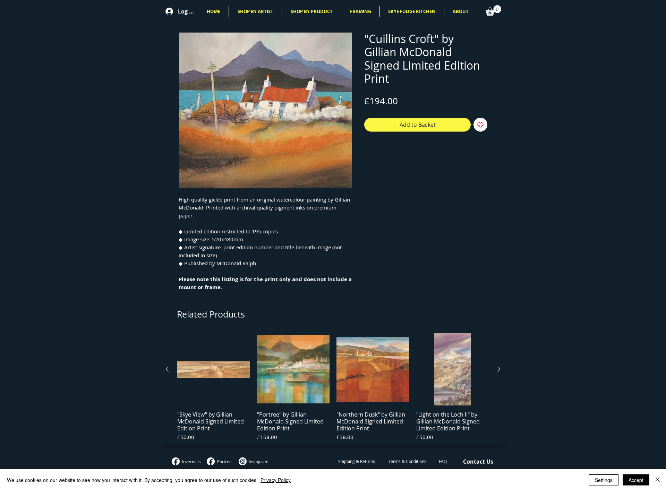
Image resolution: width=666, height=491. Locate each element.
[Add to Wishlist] (480, 125)
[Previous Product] (167, 369)
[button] (255, 11)
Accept (636, 479)
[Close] (658, 479)
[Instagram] (243, 461)
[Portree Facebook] (211, 461)
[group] (333, 387)
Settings (604, 479)
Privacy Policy (276, 479)
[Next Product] (499, 369)
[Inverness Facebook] (176, 461)
